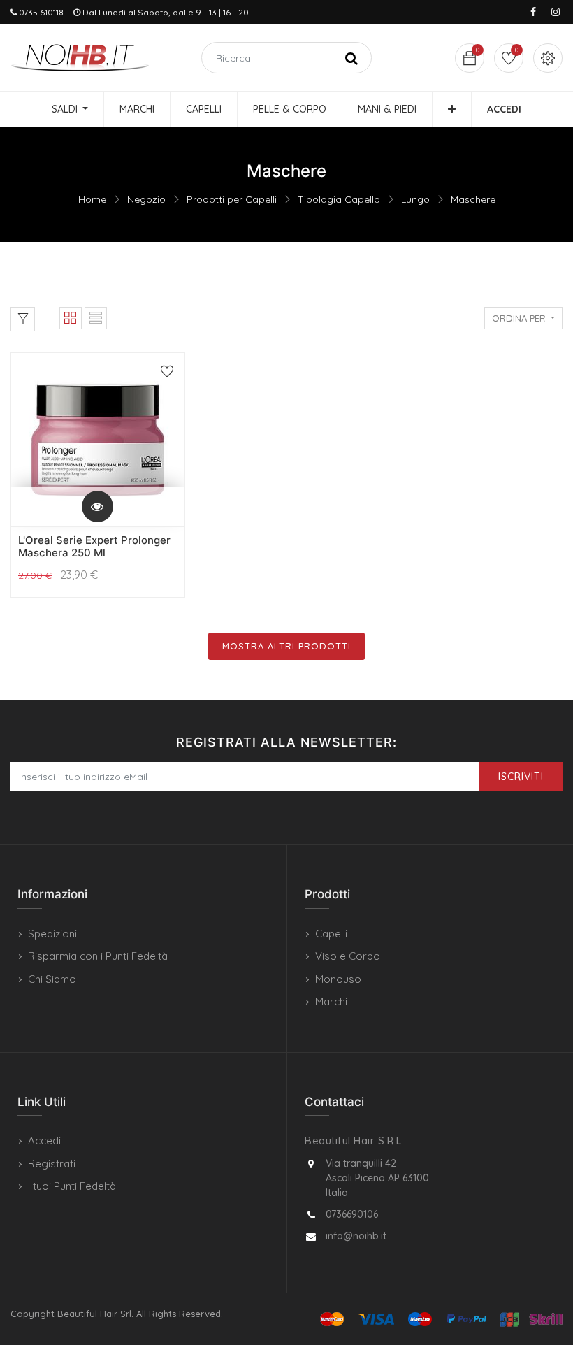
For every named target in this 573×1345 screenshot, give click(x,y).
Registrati (51, 1163)
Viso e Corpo (347, 956)
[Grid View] (70, 318)
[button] (452, 109)
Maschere (473, 199)
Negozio (146, 199)
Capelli (331, 933)
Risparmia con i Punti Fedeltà (98, 956)
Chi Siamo (52, 979)
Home (92, 199)
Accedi (44, 1140)
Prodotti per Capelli (232, 199)
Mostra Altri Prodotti (286, 646)
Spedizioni (52, 933)
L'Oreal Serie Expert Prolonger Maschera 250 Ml (94, 546)
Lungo (415, 199)
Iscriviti (521, 776)
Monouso (338, 979)
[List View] (96, 318)
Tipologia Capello (339, 199)
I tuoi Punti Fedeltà (72, 1186)
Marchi (331, 1001)
